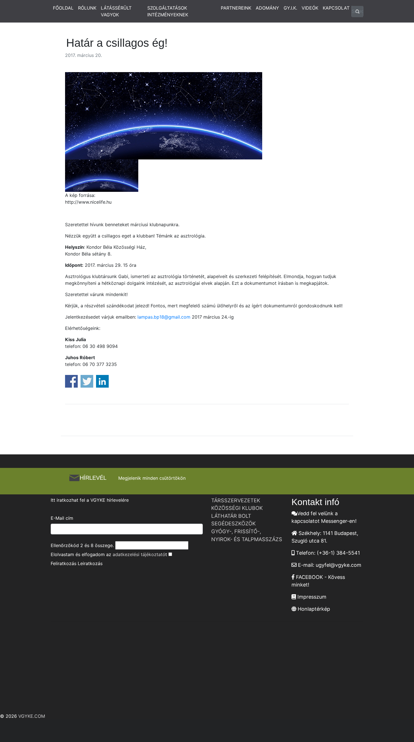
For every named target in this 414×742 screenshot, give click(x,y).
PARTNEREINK (236, 8)
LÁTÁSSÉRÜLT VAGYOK (116, 11)
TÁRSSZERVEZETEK (235, 500)
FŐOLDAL (63, 8)
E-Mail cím (62, 518)
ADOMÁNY (267, 8)
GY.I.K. (290, 8)
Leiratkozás (90, 563)
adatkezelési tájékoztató (139, 554)
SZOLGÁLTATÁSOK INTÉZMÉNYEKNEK (167, 11)
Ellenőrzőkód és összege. (82, 545)
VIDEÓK (310, 8)
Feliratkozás (63, 563)
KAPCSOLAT (336, 8)
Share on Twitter (87, 381)
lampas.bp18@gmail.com (163, 317)
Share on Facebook (71, 381)
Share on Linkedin (102, 381)
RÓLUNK (87, 8)
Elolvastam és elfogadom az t (109, 554)
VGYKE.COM (31, 716)
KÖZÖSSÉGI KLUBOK (237, 508)
